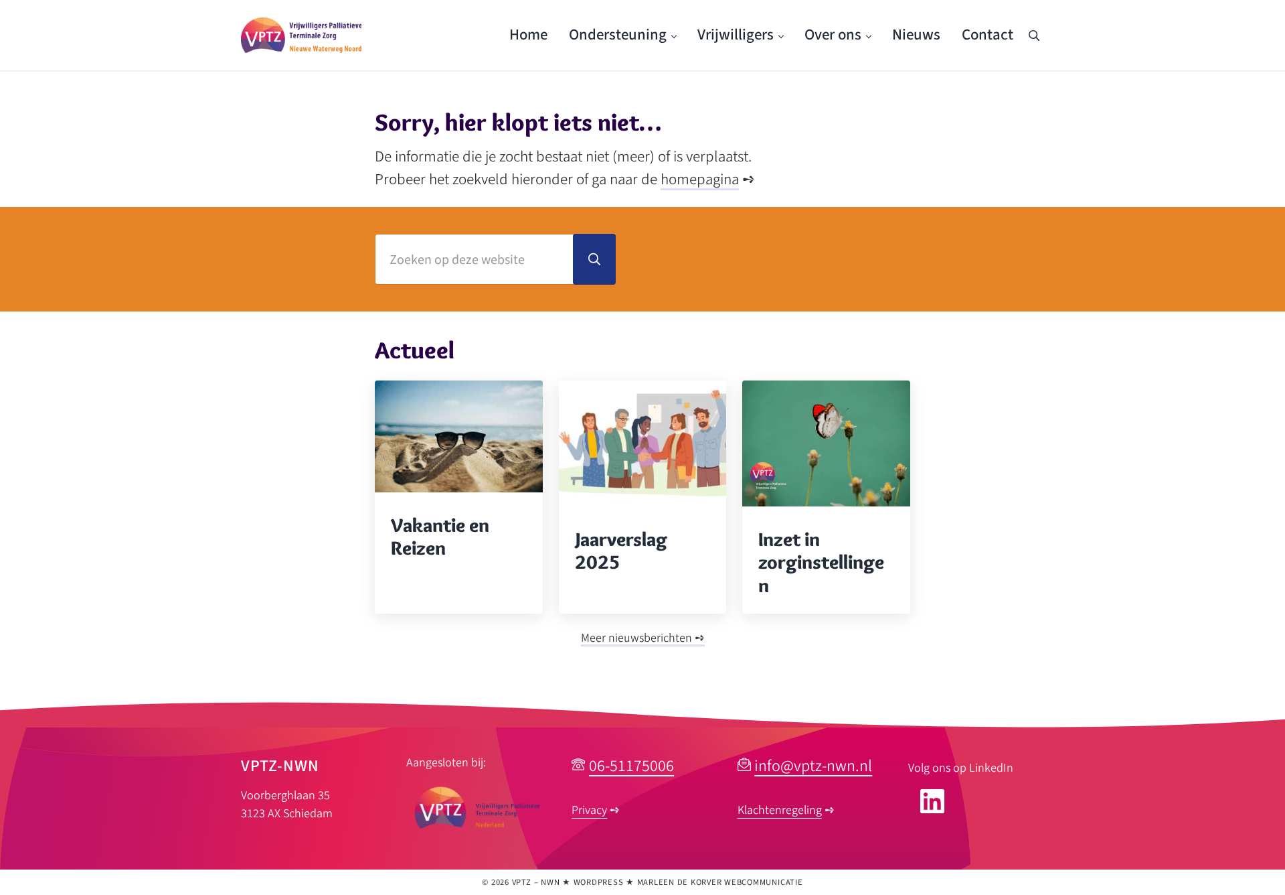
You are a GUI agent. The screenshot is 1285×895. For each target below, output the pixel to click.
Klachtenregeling (780, 810)
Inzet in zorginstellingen (821, 562)
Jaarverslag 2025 (621, 551)
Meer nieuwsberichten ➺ (643, 638)
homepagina (700, 179)
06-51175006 (631, 766)
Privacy (589, 810)
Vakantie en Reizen (440, 537)
